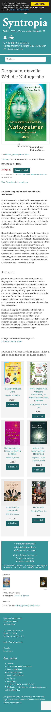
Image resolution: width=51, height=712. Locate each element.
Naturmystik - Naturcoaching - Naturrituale (38, 451)
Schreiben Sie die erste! (11, 341)
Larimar (10, 663)
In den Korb (20, 170)
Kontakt (7, 648)
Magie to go (11, 681)
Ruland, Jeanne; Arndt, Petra (17, 154)
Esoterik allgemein (21, 595)
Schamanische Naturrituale (12, 509)
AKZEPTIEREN (40, 4)
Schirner (5, 159)
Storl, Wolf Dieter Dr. (39, 511)
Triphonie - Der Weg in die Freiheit (20, 684)
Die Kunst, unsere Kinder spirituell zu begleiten (12, 451)
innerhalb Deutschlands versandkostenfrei (32, 174)
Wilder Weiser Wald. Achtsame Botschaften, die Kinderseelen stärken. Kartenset (38, 394)
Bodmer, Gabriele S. (12, 395)
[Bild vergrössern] (25, 140)
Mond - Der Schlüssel (15, 675)
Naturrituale (38, 507)
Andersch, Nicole (12, 457)
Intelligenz (11, 678)
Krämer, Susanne (12, 514)
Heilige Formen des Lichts (12, 390)
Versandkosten (14, 699)
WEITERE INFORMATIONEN (19, 10)
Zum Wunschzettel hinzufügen (14, 182)
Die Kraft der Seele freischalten (19, 666)
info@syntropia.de (15, 49)
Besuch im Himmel (14, 669)
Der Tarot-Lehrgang (15, 672)
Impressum (8, 651)
